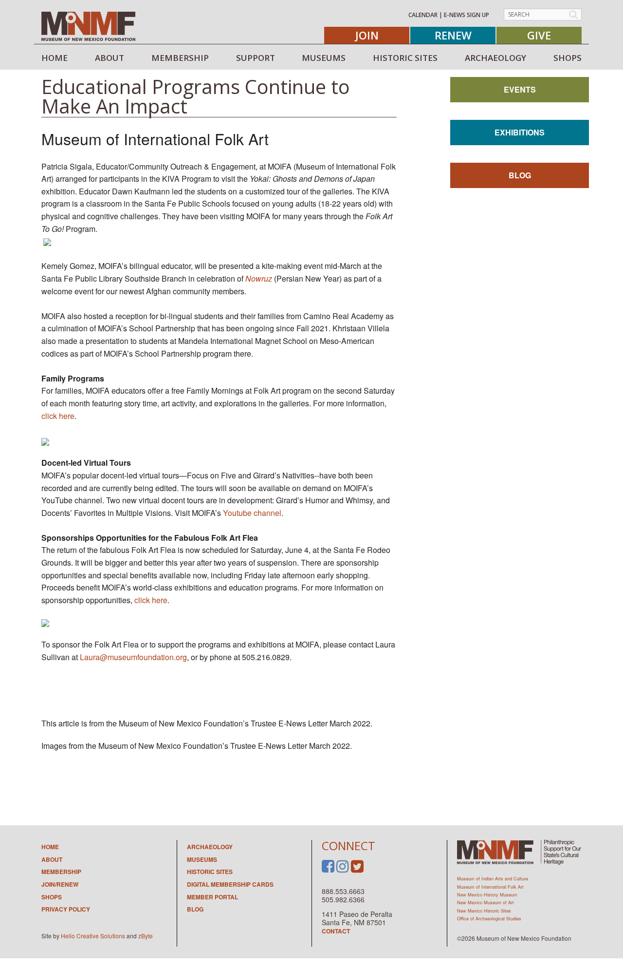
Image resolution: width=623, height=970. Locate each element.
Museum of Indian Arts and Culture (492, 878)
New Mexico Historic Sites (484, 911)
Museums (202, 859)
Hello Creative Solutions (93, 936)
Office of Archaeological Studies (489, 918)
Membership (61, 871)
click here (57, 415)
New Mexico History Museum (487, 895)
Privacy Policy (65, 909)
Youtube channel (252, 512)
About (51, 859)
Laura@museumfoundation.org (133, 657)
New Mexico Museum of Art (485, 902)
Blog (520, 175)
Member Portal (212, 897)
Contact (336, 931)
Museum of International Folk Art (490, 887)
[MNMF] (88, 25)
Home (50, 846)
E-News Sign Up (466, 15)
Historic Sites (210, 871)
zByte (145, 936)
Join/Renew (59, 884)
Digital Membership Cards (230, 884)
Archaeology (210, 846)
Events (520, 89)
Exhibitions (520, 132)
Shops (51, 897)
